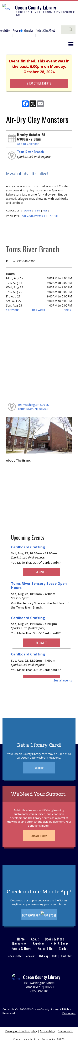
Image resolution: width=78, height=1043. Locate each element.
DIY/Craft (53, 215)
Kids (45, 210)
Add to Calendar (28, 144)
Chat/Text (67, 956)
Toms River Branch (30, 151)
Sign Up (39, 768)
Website (28, 30)
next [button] (67, 310)
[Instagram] (11, 23)
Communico (65, 1031)
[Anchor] (36, 23)
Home (21, 939)
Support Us (45, 948)
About (35, 939)
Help (54, 956)
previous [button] (13, 310)
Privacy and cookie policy (21, 1031)
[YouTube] (30, 23)
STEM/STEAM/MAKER (34, 215)
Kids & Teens (60, 944)
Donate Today (39, 835)
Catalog (43, 30)
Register (41, 572)
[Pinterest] (24, 23)
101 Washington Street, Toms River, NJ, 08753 (33, 407)
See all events (62, 680)
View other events (39, 83)
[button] (70, 44)
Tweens (26, 210)
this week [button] (38, 310)
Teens (36, 210)
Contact (64, 948)
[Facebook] (5, 23)
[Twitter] (17, 23)
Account (17, 30)
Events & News (21, 948)
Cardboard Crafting (28, 547)
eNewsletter (15, 956)
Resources (19, 944)
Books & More (54, 939)
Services (39, 944)
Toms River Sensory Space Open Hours (39, 585)
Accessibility (47, 1031)
